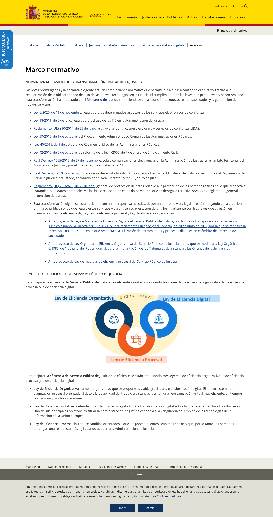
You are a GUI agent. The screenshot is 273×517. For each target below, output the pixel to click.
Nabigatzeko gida (59, 467)
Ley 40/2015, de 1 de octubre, (56, 144)
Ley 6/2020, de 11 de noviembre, (58, 112)
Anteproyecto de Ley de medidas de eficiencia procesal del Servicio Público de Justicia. (113, 261)
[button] (238, 6)
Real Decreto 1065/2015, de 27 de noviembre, (68, 160)
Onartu (122, 508)
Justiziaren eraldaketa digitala (162, 45)
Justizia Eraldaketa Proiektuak (111, 45)
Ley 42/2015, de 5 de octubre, (56, 152)
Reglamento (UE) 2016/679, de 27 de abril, (65, 186)
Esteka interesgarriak (112, 467)
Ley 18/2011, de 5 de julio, (53, 120)
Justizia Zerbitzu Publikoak (63, 45)
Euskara (32, 45)
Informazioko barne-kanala (184, 467)
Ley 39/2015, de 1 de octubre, (56, 136)
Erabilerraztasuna (146, 467)
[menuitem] (128, 16)
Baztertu (150, 508)
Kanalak (84, 467)
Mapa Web (33, 467)
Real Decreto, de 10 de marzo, (57, 173)
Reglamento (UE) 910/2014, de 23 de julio (64, 128)
